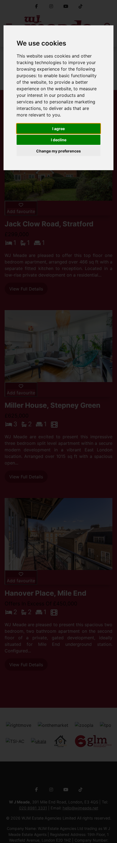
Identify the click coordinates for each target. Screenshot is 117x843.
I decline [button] (58, 139)
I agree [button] (58, 128)
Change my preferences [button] (58, 151)
